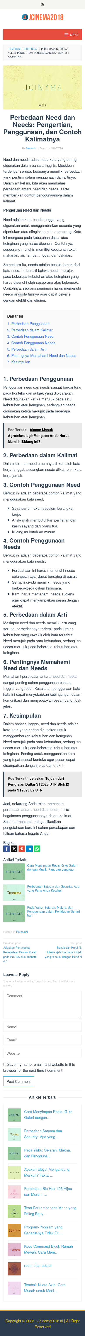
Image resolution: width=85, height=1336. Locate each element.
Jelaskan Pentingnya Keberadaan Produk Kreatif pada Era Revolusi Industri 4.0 (20, 952)
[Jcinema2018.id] (42, 16)
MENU (74, 35)
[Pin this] (22, 848)
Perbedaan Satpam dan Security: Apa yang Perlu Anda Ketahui (53, 888)
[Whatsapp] (37, 848)
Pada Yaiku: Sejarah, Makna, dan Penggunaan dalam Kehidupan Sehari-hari (54, 911)
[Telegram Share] (29, 848)
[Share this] (6, 848)
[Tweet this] (14, 848)
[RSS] (42, 4)
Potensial (22, 932)
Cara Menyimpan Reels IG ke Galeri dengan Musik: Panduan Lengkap (52, 867)
